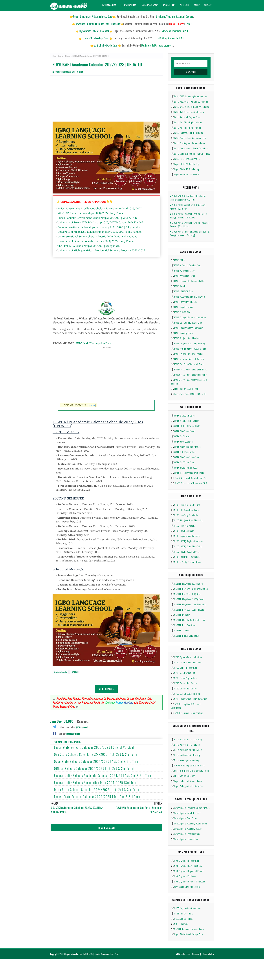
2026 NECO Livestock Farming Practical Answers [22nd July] (189, 224)
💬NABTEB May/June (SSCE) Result (187, 599)
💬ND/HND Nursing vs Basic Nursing (188, 765)
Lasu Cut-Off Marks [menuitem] (149, 5)
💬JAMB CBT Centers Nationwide (186, 322)
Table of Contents (79, 405)
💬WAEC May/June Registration (186, 446)
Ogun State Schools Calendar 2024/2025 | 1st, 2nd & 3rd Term (96, 761)
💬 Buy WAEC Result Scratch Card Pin (189, 478)
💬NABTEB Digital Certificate (185, 635)
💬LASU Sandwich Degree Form (186, 117)
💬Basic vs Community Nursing (185, 755)
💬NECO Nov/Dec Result (182, 530)
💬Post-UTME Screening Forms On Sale (189, 96)
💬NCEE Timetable (180, 923)
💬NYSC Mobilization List (183, 672)
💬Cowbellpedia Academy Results (186, 828)
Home (54, 56)
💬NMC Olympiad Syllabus (183, 876)
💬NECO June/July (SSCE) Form (185, 504)
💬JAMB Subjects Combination (185, 338)
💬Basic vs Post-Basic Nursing (185, 744)
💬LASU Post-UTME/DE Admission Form (189, 101)
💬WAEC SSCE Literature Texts (185, 426)
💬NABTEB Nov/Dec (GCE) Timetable (188, 609)
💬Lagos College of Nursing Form (186, 781)
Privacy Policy (208, 954)
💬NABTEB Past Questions (183, 625)
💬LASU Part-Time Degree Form (186, 127)
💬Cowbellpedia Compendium (184, 839)
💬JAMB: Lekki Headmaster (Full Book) (189, 369)
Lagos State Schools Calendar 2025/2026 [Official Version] (94, 747)
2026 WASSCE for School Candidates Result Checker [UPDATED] (188, 197)
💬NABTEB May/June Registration (187, 583)
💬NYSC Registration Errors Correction (189, 698)
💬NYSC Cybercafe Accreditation (186, 657)
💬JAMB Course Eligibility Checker (187, 353)
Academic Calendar (64, 56)
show (92, 405)
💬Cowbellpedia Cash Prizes (184, 818)
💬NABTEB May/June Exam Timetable (188, 604)
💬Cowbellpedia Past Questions (185, 833)
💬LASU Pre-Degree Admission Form (188, 143)
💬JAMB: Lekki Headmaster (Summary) (189, 374)
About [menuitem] (197, 5)
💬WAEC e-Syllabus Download (185, 420)
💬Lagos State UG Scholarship (185, 169)
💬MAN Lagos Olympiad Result (185, 886)
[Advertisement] (106, 100)
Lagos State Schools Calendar (94, 31)
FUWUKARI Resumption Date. (94, 343)
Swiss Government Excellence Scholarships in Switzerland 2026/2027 (99, 208)
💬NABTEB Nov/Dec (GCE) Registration (189, 588)
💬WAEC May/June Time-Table (185, 457)
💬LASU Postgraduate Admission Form (189, 138)
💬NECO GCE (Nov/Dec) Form (185, 510)
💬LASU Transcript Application (185, 158)
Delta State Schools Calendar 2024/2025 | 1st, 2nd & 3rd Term (96, 789)
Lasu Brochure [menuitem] (109, 5)
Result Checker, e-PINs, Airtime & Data (92, 17)
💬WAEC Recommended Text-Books (187, 472)
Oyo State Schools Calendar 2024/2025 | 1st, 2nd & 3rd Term (95, 754)
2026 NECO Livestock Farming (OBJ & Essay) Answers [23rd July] (188, 215)
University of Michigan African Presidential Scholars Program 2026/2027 (101, 250)
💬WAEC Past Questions (182, 441)
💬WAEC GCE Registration (183, 452)
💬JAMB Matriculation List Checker (187, 359)
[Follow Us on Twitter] (55, 726)
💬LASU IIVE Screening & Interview (187, 112)
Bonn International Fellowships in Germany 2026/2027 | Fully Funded (99, 227)
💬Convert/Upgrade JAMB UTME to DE (189, 394)
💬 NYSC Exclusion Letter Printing (187, 713)
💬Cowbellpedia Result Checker (186, 813)
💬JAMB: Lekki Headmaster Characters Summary (189, 381)
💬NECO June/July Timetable (184, 515)
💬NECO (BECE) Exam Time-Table (186, 546)
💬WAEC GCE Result (180, 436)
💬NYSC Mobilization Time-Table (186, 662)
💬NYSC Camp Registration (184, 678)
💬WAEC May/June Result (183, 431)
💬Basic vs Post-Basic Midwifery (186, 739)
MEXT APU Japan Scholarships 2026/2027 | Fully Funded (91, 213)
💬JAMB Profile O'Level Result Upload (188, 348)
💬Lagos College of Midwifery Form (187, 786)
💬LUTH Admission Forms (183, 775)
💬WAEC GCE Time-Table (182, 462)
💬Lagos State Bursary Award (185, 174)
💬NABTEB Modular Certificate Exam (188, 620)
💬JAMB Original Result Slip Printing (188, 343)
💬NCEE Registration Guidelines (186, 908)
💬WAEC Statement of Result (184, 467)
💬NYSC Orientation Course (184, 683)
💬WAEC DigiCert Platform (183, 415)
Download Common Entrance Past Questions (97, 24)
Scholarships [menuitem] (169, 5)
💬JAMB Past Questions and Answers (188, 296)
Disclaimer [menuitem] (184, 5)
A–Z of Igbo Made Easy (105, 45)
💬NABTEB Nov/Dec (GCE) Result (186, 594)
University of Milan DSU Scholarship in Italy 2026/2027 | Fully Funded (99, 231)
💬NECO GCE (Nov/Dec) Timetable (187, 520)
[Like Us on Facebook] (54, 733)
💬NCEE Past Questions (182, 913)
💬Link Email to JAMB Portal (184, 388)
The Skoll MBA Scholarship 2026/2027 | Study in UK (88, 246)
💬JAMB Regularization (182, 307)
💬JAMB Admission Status (183, 270)
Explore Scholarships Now (95, 38)
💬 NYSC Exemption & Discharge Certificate (186, 705)
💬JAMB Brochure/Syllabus (184, 301)
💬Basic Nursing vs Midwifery (185, 760)
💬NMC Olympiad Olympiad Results (187, 871)
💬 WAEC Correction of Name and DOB (189, 483)
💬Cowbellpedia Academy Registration (189, 823)
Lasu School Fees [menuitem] (128, 5)
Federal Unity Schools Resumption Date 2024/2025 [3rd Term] (96, 782)
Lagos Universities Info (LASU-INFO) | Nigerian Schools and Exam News (92, 954)
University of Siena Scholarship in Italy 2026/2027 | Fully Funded (96, 241)
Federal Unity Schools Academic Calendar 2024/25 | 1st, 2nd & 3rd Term (103, 775)
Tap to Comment (106, 689)
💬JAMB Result (178, 286)
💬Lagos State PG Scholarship (185, 164)
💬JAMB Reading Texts (182, 333)
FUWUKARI (75, 672)
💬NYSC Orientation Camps (184, 688)
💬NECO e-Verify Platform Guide (186, 562)
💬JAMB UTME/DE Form (182, 291)
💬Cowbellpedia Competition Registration (190, 807)
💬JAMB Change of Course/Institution (188, 317)
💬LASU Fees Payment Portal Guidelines (190, 148)
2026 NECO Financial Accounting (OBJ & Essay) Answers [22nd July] (190, 233)
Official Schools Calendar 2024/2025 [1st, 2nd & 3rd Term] (94, 768)
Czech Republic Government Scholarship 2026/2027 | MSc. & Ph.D (97, 218)
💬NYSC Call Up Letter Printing (185, 693)
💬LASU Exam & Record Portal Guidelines (190, 153)
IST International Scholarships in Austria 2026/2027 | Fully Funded (97, 236)
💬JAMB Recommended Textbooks (187, 327)
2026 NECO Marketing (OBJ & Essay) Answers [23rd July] (188, 206)
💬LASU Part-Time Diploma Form (186, 122)
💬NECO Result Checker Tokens (185, 556)
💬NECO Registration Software (185, 536)
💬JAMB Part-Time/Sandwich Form (187, 364)
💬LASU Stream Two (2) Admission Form (190, 106)
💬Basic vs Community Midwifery (186, 749)
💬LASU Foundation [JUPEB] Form (187, 132)
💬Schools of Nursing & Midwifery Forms (190, 770)
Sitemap (195, 954)
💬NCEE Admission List (182, 918)
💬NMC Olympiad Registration (185, 860)
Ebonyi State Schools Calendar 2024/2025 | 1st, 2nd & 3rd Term (97, 796)
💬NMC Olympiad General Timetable (188, 881)
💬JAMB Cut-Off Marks (182, 312)
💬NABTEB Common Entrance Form (187, 929)
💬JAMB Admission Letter (183, 275)
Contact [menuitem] (207, 5)
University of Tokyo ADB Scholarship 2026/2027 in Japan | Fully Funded (100, 222)
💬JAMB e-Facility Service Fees (186, 265)
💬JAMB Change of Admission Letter (188, 281)
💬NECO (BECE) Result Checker (185, 551)
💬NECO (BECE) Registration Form (187, 541)
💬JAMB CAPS (178, 260)
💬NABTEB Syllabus (180, 614)
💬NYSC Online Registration (184, 667)
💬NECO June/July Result (183, 525)
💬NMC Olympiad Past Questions (186, 865)
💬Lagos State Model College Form (187, 934)
